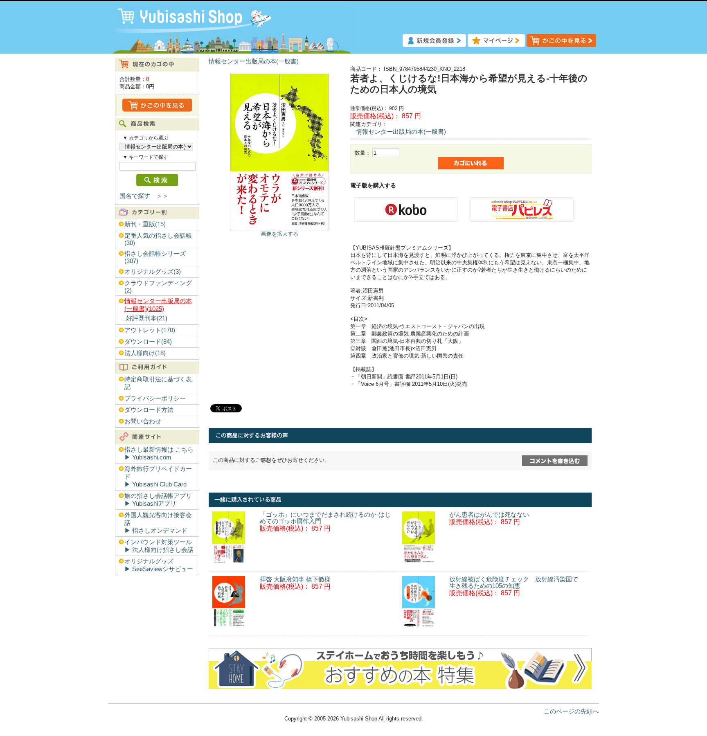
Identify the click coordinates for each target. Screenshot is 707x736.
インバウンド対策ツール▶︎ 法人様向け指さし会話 (159, 546)
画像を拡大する (279, 234)
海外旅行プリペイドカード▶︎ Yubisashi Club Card (158, 477)
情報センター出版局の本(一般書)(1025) (158, 305)
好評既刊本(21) (146, 318)
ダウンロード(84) (148, 341)
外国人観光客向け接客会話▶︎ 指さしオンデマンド (158, 523)
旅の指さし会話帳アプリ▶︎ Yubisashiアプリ (158, 500)
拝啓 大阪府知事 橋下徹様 (295, 579)
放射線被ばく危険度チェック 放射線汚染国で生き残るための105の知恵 (513, 582)
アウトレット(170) (149, 330)
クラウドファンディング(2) (158, 287)
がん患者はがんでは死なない (489, 514)
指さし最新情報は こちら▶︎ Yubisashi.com (159, 453)
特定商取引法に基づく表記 (158, 383)
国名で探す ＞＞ (144, 196)
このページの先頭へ (571, 711)
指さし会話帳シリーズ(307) (155, 257)
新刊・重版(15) (145, 224)
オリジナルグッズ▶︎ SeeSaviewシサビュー (158, 565)
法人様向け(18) (145, 353)
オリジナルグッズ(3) (152, 271)
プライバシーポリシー (155, 398)
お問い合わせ (142, 421)
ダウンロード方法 (148, 410)
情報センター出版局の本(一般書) (254, 61)
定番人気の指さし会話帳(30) (158, 239)
